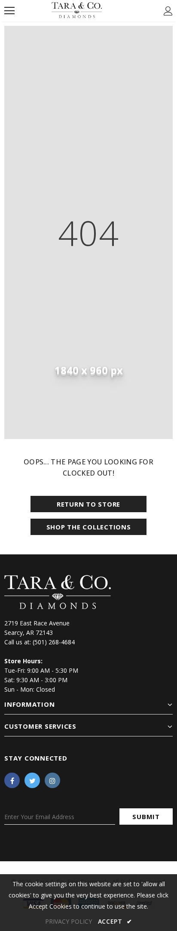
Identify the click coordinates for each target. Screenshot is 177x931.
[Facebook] (12, 780)
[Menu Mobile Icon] (9, 11)
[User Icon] (168, 10)
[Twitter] (32, 780)
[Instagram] (52, 780)
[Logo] (77, 10)
